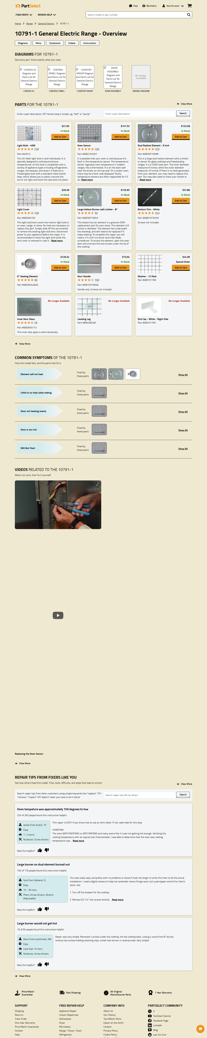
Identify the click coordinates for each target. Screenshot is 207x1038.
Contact (19, 1030)
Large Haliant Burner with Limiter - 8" (97, 209)
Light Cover (23, 209)
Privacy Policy (111, 1030)
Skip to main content (104, 41)
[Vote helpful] (39, 850)
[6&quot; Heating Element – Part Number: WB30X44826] (30, 264)
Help (17, 1034)
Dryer (62, 1022)
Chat (135, 5)
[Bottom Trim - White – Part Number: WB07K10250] (151, 197)
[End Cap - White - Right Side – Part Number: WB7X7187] (151, 307)
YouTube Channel (162, 1016)
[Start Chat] (200, 1029)
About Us (108, 1011)
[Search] (189, 15)
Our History (110, 1014)
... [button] (86, 179)
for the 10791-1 (36, 104)
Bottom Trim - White (149, 209)
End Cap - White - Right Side (153, 319)
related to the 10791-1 (44, 469)
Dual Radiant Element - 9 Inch (153, 145)
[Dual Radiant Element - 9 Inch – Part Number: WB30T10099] (151, 133)
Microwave (64, 1026)
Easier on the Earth (114, 1022)
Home (18, 23)
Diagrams (23, 43)
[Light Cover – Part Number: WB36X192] (30, 197)
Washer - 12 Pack (147, 276)
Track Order (21, 1018)
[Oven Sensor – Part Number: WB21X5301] (90, 133)
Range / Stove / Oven (70, 1030)
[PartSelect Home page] (28, 6)
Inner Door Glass (26, 319)
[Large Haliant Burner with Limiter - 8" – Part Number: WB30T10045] (90, 197)
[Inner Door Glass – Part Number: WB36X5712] (30, 307)
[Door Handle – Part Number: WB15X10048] (90, 264)
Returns (19, 1014)
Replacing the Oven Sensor (29, 753)
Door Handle (84, 276)
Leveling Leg (84, 319)
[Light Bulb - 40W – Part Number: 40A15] (30, 133)
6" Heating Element (27, 276)
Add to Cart (60, 136)
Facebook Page (160, 1020)
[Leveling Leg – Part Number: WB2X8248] (90, 307)
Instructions (89, 43)
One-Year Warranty (25, 1022)
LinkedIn (157, 1025)
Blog (155, 1030)
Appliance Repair (68, 1011)
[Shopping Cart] (189, 5)
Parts (38, 43)
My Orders (152, 5)
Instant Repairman (68, 1014)
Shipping (19, 1011)
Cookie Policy (110, 1034)
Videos (71, 43)
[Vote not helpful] (46, 850)
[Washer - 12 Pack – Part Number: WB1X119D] (151, 264)
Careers (107, 1026)
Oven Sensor (84, 145)
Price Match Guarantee (27, 1026)
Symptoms (54, 43)
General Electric (46, 23)
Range (29, 23)
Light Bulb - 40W (26, 145)
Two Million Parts (112, 1018)
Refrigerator (65, 1034)
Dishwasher (65, 1018)
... (77, 840)
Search (183, 113)
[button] (24, 14)
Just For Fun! (159, 1034)
